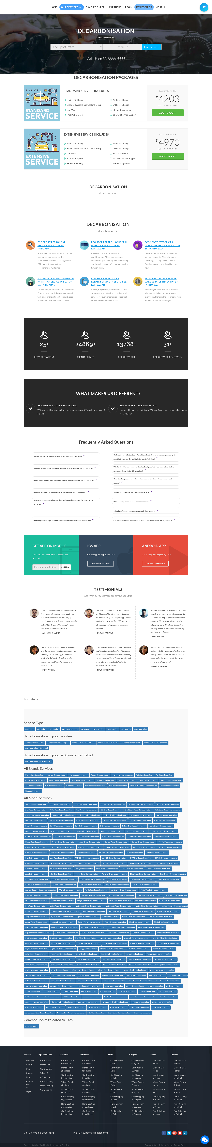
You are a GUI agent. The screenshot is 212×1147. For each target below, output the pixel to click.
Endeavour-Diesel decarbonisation (64, 927)
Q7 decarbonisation (88, 991)
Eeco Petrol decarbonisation (36, 826)
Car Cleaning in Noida (158, 1076)
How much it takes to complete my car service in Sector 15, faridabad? (60, 492)
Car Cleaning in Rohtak (179, 1076)
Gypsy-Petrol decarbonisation (141, 815)
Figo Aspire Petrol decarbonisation (38, 933)
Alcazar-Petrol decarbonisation (111, 852)
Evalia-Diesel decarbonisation (36, 970)
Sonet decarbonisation (142, 1013)
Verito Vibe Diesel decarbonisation (124, 890)
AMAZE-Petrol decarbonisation (87, 858)
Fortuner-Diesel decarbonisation (114, 874)
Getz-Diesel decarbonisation (113, 836)
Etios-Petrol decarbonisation (107, 869)
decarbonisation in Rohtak (108, 743)
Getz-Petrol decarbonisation (61, 831)
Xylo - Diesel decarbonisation (90, 885)
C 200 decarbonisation (34, 1007)
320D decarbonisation (127, 991)
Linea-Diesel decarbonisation (88, 1002)
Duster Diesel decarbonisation (111, 949)
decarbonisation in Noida (131, 743)
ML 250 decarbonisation (97, 1007)
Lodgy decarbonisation (88, 949)
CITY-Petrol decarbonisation (166, 858)
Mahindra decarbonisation (123, 775)
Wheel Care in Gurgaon (138, 1083)
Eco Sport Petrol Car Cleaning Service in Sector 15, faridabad (162, 245)
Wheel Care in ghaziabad (67, 1083)
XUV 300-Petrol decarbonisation (121, 895)
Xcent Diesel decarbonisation (144, 847)
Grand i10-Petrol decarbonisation (38, 836)
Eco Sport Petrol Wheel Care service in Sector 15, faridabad (162, 281)
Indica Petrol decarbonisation (61, 906)
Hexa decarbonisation (110, 917)
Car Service (45, 1060)
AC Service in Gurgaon (137, 1091)
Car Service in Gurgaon (138, 1062)
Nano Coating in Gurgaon (138, 1105)
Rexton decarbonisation (170, 785)
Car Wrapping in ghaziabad (67, 1098)
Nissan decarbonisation (105, 780)
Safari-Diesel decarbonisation (120, 901)
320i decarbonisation (147, 991)
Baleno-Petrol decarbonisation (61, 820)
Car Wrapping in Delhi (116, 1098)
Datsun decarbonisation (127, 780)
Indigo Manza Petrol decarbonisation (176, 906)
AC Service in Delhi (116, 1091)
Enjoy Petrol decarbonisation (36, 949)
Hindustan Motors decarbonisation (143, 785)
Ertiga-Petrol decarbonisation (89, 815)
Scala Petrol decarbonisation (111, 954)
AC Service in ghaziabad (67, 1091)
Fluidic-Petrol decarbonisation (36, 842)
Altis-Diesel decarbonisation (60, 874)
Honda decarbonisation (79, 775)
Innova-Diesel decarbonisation (86, 874)
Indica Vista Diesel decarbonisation (89, 906)
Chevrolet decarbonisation (35, 780)
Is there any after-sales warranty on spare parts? (131, 492)
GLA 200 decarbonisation (162, 1002)
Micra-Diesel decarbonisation (109, 970)
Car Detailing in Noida (159, 1112)
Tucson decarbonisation (86, 852)
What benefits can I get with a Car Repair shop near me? (134, 511)
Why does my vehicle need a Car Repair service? (131, 502)
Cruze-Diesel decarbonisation (89, 943)
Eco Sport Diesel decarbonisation (93, 927)
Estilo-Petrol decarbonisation (168, 804)
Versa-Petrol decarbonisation (63, 815)
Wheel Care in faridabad (88, 1083)
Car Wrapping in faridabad (88, 1098)
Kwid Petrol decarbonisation (164, 949)
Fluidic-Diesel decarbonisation (63, 842)
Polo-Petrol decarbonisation (63, 959)
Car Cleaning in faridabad (88, 1076)
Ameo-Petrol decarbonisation (114, 965)
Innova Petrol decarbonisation (36, 879)
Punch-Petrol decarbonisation (89, 922)
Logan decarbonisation (134, 954)
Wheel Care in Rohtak (180, 1083)
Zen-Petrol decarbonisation (35, 810)
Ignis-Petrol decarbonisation (36, 831)
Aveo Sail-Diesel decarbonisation (165, 938)
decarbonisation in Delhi (34, 743)
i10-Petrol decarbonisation (137, 831)
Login (28, 1091)
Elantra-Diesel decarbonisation (143, 842)
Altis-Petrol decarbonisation (36, 874)
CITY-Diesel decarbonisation (140, 858)
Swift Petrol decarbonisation (86, 826)
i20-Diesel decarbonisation (65, 836)
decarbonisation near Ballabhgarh (38, 761)
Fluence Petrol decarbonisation (159, 954)
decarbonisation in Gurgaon (58, 743)
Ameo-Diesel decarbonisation (140, 965)
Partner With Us (29, 1084)
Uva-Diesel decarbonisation (85, 938)
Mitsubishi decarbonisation (171, 780)
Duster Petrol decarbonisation (138, 949)
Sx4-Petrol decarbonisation (166, 815)
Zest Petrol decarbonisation (143, 911)
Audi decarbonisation (33, 785)
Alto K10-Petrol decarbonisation (112, 804)
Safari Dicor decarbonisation (176, 895)
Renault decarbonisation (58, 780)
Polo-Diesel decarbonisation (88, 959)
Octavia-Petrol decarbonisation (90, 986)
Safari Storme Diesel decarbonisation (65, 911)
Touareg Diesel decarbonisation (167, 965)
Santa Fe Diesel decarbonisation (118, 847)
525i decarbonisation (52, 997)
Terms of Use (151, 1145)
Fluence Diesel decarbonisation (37, 959)
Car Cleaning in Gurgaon (137, 1076)
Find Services (151, 47)
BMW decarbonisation (53, 785)
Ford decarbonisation (164, 775)
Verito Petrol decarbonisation (96, 890)
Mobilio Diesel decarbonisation (114, 863)
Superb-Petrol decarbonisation (140, 981)
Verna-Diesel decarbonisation (90, 842)
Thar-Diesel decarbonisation (168, 879)
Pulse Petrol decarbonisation (61, 954)
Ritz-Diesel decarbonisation (111, 810)
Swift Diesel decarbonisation (61, 826)
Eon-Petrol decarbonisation (86, 831)
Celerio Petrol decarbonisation (114, 820)
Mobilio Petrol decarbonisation (141, 863)
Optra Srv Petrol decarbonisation (63, 949)
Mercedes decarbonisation (95, 785)
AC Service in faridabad (88, 1091)
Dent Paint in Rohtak (180, 1069)
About (29, 1064)
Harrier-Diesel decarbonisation (160, 917)
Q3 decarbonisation (51, 991)
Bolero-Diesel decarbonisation (36, 885)
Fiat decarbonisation (74, 785)
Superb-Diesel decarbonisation (167, 981)
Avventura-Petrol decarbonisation (143, 997)
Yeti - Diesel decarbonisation (36, 986)
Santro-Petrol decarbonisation (111, 831)
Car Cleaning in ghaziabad (67, 1076)
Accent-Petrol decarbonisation (139, 836)
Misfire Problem (31, 1026)
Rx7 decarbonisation (96, 1013)
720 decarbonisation (71, 997)
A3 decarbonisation (155, 986)
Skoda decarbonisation (148, 780)
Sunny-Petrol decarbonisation (64, 975)
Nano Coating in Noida (159, 1105)
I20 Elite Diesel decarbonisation (63, 847)
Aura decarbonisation (134, 852)
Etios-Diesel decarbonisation (132, 869)
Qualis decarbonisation (118, 879)
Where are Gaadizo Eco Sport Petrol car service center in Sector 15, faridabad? (63, 468)
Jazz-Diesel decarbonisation (157, 852)
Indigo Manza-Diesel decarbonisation (91, 901)
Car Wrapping (98, 729)
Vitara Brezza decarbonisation (160, 826)
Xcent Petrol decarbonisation (170, 847)
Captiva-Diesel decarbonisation (142, 943)
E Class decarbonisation (55, 1007)
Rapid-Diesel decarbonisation (88, 981)
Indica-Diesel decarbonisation (62, 901)
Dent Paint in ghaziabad (67, 1069)
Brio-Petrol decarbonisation (36, 858)
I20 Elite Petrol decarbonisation (90, 847)
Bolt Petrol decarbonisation (35, 906)
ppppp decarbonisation (92, 997)
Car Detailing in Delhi (116, 1112)
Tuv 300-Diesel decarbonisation (93, 895)
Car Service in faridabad (88, 1062)
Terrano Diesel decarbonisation (162, 970)
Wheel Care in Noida (159, 1083)
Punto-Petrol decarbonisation (36, 1002)
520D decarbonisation (167, 991)
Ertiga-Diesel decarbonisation (115, 815)
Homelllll (30, 1060)
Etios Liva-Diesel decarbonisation (64, 879)
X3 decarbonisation (32, 997)
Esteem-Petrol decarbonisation (37, 815)
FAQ (28, 1069)
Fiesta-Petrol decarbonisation (36, 927)
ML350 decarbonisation (140, 1007)
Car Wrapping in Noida (159, 1098)
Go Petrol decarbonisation (89, 975)
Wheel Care (45, 1073)
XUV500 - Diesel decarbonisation (144, 885)
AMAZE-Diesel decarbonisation (114, 858)
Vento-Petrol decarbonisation (114, 959)
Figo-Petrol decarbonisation (115, 922)
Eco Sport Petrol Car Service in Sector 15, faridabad (51, 245)
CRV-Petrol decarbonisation (88, 863)
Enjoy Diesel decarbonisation (168, 943)
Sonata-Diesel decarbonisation (170, 842)
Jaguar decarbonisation (118, 785)
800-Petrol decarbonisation (35, 804)
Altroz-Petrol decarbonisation (36, 922)
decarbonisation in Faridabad (83, 743)
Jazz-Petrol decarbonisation (60, 858)
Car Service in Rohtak (180, 1062)
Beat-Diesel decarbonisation (36, 938)
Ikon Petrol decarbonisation (143, 933)
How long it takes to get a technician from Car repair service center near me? (62, 520)
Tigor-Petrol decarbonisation (62, 917)
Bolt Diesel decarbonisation (169, 901)
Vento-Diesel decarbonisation (139, 959)
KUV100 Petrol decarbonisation (66, 895)
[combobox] (76, 47)
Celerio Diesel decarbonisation (88, 820)
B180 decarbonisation (118, 1007)
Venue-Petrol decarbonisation (62, 852)
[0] (203, 7)
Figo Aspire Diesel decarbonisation (151, 927)
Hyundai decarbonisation (56, 775)
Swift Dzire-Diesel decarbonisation (168, 810)
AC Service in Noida (159, 1091)
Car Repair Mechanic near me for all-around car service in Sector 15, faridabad (143, 520)
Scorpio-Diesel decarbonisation (117, 885)
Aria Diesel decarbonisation (145, 901)
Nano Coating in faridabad (88, 1105)
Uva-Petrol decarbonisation (110, 938)
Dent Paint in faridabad (88, 1069)
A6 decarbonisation (32, 991)
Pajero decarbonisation (114, 986)
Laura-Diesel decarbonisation (114, 981)
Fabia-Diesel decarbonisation (36, 981)
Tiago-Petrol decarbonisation (36, 917)
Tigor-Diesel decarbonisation (88, 917)
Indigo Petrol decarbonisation (36, 911)
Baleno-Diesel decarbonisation (134, 826)
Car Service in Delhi (116, 1062)
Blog (28, 1077)
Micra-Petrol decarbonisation (83, 970)
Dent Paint (41, 729)
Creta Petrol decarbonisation (36, 847)
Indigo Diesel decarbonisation (147, 906)
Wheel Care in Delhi (116, 1083)
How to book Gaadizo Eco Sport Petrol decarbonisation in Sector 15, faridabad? (63, 480)
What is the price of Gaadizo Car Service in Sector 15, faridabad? (57, 456)
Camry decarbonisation (84, 869)
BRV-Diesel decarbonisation (60, 869)
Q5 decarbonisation (70, 991)
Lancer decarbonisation (135, 986)
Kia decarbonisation (33, 791)
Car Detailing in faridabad (88, 1112)
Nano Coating (112, 729)
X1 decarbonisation (107, 991)
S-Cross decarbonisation (109, 826)
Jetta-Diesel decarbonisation (36, 965)
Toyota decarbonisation (100, 775)
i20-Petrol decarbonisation (88, 836)
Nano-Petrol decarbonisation (36, 901)
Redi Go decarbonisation (136, 975)
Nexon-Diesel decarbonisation (63, 922)
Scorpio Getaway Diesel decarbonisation (40, 890)
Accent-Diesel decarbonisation (166, 836)
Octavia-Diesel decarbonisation (62, 986)
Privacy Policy (165, 1145)
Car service (29, 729)
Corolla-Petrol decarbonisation (158, 869)
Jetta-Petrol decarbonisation (165, 959)
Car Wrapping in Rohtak (180, 1098)
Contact (29, 1073)
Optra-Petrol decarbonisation (36, 943)
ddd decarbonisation (157, 975)
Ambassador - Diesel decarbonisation (39, 1013)
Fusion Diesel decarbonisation (66, 933)
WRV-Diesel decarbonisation (168, 863)
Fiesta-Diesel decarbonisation (165, 922)
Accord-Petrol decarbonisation (62, 863)
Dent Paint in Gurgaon (137, 1069)
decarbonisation (140, 729)
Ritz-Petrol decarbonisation (86, 810)
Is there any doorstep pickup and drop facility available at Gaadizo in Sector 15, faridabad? (63, 502)
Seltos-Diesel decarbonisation (119, 1013)
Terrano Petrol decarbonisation (37, 975)
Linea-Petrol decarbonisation (62, 1002)
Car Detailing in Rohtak (180, 1112)
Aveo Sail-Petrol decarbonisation (136, 938)
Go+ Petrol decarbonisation (112, 975)
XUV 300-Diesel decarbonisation (149, 895)
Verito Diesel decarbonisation (70, 890)
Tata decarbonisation (144, 775)
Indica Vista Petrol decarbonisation (119, 906)
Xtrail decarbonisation (59, 970)
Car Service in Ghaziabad (67, 1062)
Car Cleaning (54, 729)
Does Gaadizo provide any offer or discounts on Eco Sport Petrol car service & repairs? (142, 481)
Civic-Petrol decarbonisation (36, 863)
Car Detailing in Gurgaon (137, 1112)
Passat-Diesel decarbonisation (88, 965)
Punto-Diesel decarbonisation (115, 997)
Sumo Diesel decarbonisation (94, 911)
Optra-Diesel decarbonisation (62, 943)
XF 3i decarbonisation (160, 1007)
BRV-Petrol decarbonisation (36, 869)
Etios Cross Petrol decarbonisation (173, 874)
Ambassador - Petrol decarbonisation (71, 1013)
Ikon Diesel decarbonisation (118, 933)
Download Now (100, 563)
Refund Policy (180, 1145)
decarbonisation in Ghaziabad (155, 743)
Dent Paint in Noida (159, 1069)
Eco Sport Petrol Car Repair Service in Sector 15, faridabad (109, 281)
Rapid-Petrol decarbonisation (62, 981)
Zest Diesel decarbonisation (118, 911)
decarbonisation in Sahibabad (36, 748)
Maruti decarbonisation (34, 775)
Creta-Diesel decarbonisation (36, 852)
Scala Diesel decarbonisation (86, 954)
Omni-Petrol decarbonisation (86, 804)
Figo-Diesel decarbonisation (140, 922)
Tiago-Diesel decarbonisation (168, 911)
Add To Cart (167, 112)
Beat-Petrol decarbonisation (61, 938)
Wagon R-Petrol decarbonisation (140, 804)
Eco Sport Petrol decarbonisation (122, 927)
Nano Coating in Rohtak (180, 1105)
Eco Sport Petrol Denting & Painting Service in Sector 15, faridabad (55, 281)
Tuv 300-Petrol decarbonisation (142, 879)
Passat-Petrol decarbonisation (61, 965)
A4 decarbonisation (173, 986)
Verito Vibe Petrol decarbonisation (154, 890)
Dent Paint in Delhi (116, 1069)
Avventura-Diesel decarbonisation (115, 1002)
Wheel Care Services (69, 729)
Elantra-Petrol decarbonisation (116, 842)
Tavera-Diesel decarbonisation (115, 943)
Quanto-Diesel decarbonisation (64, 885)
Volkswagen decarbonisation (82, 780)
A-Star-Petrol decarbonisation (61, 810)
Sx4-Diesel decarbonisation (35, 820)
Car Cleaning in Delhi (116, 1076)
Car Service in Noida (159, 1062)
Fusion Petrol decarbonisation (92, 933)
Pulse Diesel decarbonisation (36, 954)
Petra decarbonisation (140, 1002)
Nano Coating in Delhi (116, 1105)
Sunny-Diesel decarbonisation (135, 970)
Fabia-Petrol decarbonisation (180, 975)
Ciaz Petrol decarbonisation (164, 820)
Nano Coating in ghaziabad (67, 1105)
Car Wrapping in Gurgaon (138, 1098)
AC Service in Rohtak (180, 1091)
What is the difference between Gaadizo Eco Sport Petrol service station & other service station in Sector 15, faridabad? (144, 469)
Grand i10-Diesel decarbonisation (163, 831)
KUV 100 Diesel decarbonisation (37, 895)
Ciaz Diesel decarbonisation (140, 820)
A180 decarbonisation (76, 1007)
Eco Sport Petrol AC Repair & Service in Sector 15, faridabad (109, 245)
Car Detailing (126, 729)
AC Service (85, 729)
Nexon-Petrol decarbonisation (133, 917)
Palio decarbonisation (168, 997)
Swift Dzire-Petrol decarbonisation (138, 810)
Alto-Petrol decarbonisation (60, 804)
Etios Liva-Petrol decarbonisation (92, 879)
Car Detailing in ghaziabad (67, 1112)
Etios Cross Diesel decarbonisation (143, 874)
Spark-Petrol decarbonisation (168, 933)
